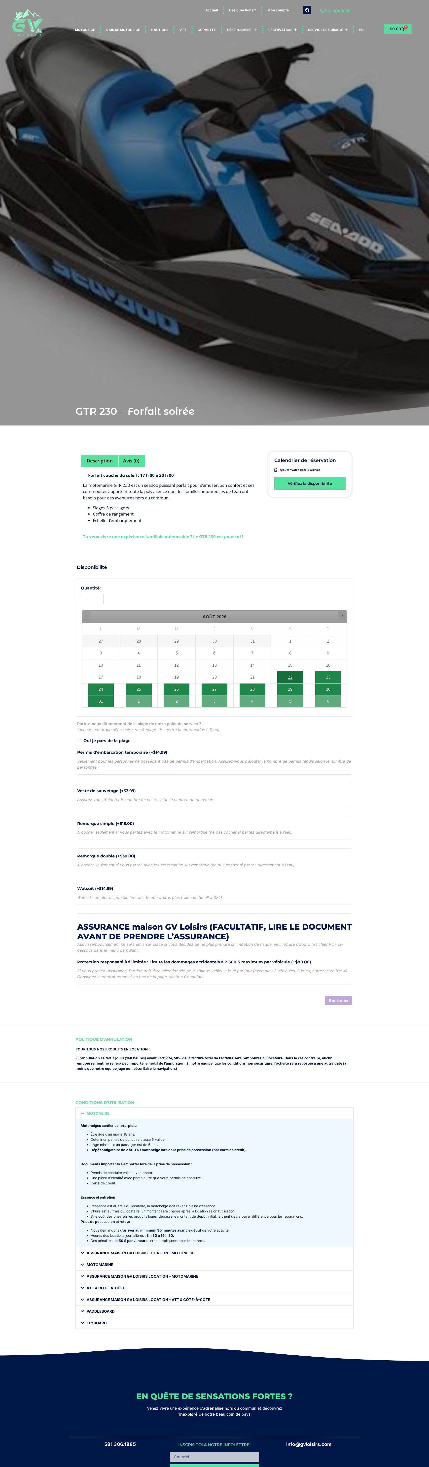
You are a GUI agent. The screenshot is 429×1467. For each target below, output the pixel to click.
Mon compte (278, 10)
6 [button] (331, 699)
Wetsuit (95, 888)
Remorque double (106, 856)
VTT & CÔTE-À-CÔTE (106, 1288)
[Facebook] (307, 10)
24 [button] (100, 687)
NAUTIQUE (159, 30)
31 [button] (100, 699)
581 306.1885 (120, 1444)
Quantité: (91, 588)
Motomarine (100, 1264)
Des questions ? (242, 10)
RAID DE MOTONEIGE (123, 30)
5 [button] (293, 699)
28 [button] (254, 687)
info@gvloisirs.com (308, 1444)
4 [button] (255, 699)
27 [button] (213, 687)
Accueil (211, 10)
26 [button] (178, 687)
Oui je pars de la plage (107, 740)
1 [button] (141, 699)
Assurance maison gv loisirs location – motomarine (142, 1276)
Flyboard (97, 1323)
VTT (182, 30)
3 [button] (217, 699)
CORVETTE (207, 30)
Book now (338, 1000)
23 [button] (331, 675)
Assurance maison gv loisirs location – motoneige (140, 1253)
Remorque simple (105, 823)
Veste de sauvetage (106, 790)
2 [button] (179, 699)
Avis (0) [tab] (131, 460)
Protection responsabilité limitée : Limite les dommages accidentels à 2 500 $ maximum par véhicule (194, 962)
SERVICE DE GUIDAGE (325, 30)
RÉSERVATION (280, 30)
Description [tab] (100, 460)
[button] (87, 615)
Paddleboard (101, 1311)
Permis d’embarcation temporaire (122, 752)
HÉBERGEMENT (239, 30)
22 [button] (291, 675)
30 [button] (331, 687)
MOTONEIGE (85, 30)
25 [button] (137, 687)
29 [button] (291, 687)
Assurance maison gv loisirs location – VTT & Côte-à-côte (148, 1299)
